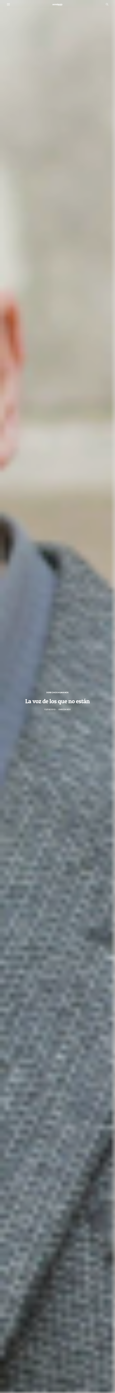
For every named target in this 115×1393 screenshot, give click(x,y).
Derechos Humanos (57, 692)
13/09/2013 (49, 709)
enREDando (65, 709)
